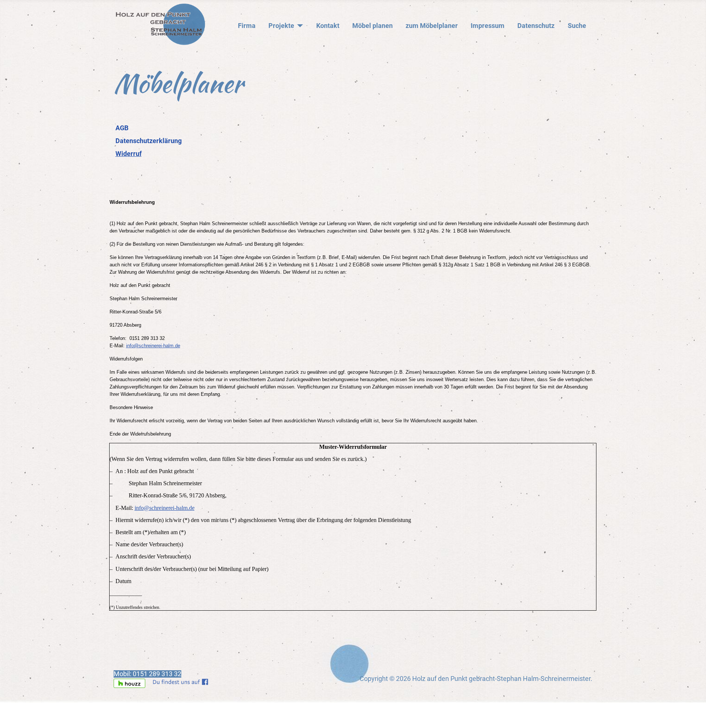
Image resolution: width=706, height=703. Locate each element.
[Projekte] (298, 26)
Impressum (487, 25)
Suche (577, 25)
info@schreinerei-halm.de (153, 345)
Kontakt (327, 25)
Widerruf (128, 153)
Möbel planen (372, 25)
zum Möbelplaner (432, 25)
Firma (247, 25)
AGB (121, 128)
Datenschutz (536, 25)
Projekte (281, 25)
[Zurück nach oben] (692, 688)
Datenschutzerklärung (148, 141)
